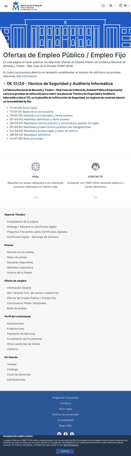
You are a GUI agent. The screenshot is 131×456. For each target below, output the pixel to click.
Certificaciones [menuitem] (16, 379)
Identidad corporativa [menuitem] (20, 267)
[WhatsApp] (72, 434)
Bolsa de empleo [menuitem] (17, 308)
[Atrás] (4, 84)
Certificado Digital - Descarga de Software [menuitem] (33, 236)
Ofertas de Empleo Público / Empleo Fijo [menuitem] (31, 298)
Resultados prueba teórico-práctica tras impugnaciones (57, 127)
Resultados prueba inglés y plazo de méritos (51, 130)
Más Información (71, 445)
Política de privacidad (65, 414)
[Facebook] (66, 434)
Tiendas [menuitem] (11, 364)
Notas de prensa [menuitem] (17, 257)
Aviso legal (65, 408)
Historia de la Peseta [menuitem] (19, 272)
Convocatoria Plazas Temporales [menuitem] (26, 303)
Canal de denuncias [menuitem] (19, 374)
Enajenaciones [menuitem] (15, 328)
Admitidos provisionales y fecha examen (48, 115)
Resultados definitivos (37, 134)
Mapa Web (65, 425)
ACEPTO (65, 451)
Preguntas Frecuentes (65, 397)
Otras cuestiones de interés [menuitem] (23, 343)
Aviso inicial (30, 107)
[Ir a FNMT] (27, 6)
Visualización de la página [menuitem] (22, 221)
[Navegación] (6, 6)
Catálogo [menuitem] (12, 369)
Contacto (65, 403)
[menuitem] (65, 214)
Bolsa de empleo (33, 138)
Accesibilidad (66, 420)
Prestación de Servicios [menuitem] (21, 333)
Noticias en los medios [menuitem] (20, 252)
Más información (27, 76)
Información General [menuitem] (19, 287)
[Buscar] (110, 5)
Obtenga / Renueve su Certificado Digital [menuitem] (32, 226)
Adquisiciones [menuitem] (15, 323)
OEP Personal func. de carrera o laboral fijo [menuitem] (33, 292)
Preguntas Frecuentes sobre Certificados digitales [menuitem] (37, 231)
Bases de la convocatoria (38, 111)
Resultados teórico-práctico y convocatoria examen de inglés (61, 123)
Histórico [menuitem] (12, 349)
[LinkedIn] (59, 434)
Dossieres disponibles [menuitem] (20, 262)
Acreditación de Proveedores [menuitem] (24, 338)
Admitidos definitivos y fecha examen (46, 119)
